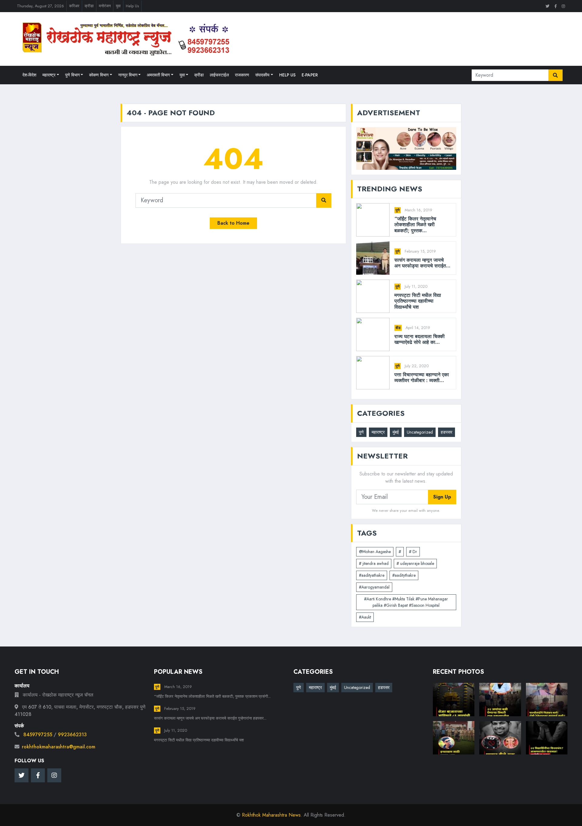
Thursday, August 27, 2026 (40, 6)
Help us (287, 75)
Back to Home (233, 223)
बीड (398, 328)
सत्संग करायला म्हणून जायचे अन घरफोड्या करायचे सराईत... (422, 263)
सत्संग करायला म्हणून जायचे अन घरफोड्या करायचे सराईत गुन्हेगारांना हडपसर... (210, 718)
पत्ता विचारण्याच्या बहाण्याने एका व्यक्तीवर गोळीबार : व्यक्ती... (421, 377)
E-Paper (310, 75)
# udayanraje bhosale (415, 563)
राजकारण (242, 75)
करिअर (74, 6)
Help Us (132, 6)
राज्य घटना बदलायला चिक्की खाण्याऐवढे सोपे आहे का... (419, 339)
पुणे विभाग (72, 75)
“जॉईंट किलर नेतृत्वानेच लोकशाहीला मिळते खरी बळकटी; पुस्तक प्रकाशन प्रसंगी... (212, 696)
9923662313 (72, 734)
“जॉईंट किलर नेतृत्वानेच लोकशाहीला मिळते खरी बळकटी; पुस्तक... (415, 224)
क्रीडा (89, 6)
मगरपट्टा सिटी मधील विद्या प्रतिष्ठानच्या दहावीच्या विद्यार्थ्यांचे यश (417, 301)
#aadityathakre (371, 575)
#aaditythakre (404, 575)
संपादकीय (262, 75)
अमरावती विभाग (158, 75)
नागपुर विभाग (127, 75)
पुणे (398, 210)
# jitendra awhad (374, 563)
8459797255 (37, 734)
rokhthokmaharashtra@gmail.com (58, 746)
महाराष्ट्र (48, 75)
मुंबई (396, 432)
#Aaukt (365, 617)
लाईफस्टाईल (219, 75)
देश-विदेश (29, 75)
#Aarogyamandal (374, 587)
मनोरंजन (105, 6)
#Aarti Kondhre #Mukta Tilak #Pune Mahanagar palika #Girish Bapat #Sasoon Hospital (406, 602)
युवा (118, 6)
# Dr (413, 552)
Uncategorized (420, 432)
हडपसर (446, 432)
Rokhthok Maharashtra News (271, 814)
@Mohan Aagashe (375, 552)
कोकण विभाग (99, 75)
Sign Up (442, 496)
